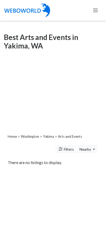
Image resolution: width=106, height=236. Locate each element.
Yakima (48, 136)
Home (12, 136)
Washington (30, 136)
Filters (68, 149)
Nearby (86, 149)
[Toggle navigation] (95, 10)
